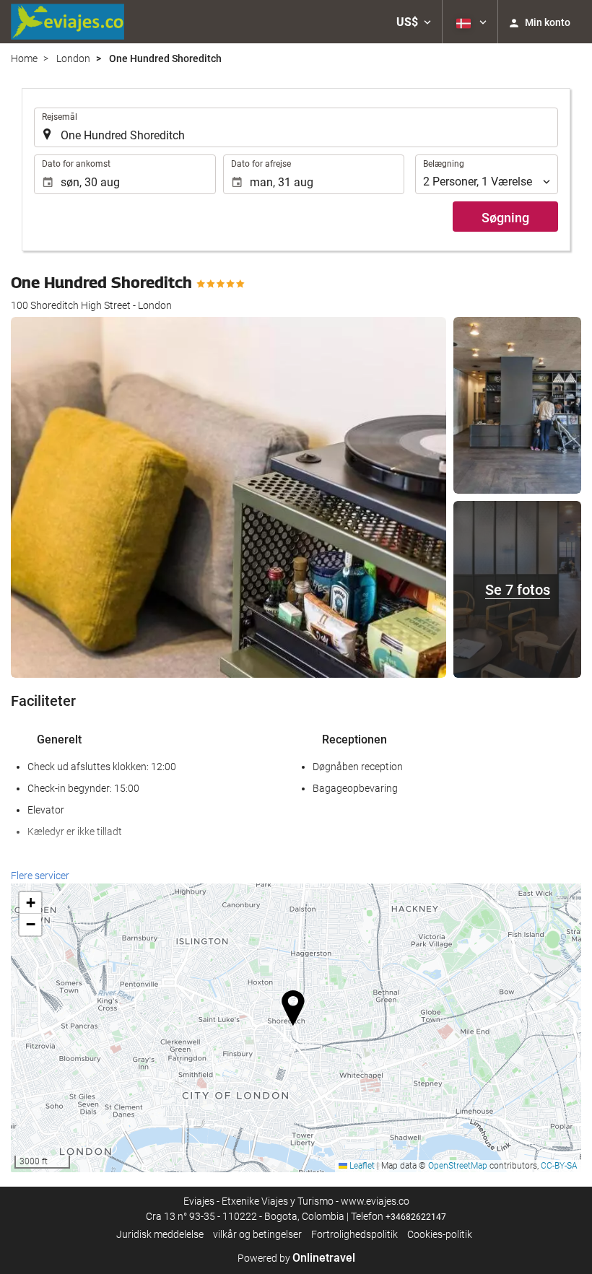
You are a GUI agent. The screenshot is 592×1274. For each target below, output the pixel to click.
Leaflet (361, 1166)
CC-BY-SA (559, 1166)
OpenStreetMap (457, 1166)
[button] (414, 21)
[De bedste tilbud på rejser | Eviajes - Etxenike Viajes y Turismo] (67, 21)
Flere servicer (40, 875)
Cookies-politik (439, 1234)
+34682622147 (416, 1217)
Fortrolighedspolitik (354, 1234)
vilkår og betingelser (257, 1234)
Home (24, 58)
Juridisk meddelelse (160, 1234)
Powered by (296, 1258)
